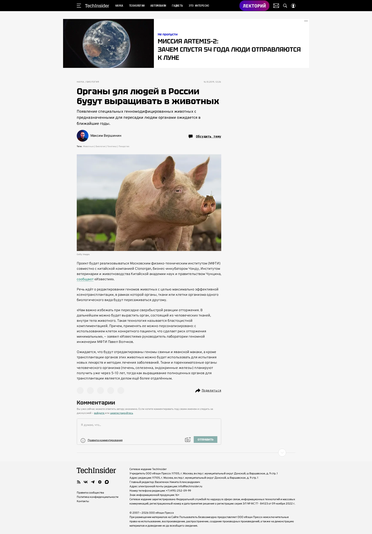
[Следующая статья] (186, 453)
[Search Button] (285, 6)
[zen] (100, 482)
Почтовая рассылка (276, 6)
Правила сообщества (90, 492)
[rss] (79, 482)
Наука (80, 82)
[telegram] (93, 482)
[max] (107, 482)
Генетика (111, 146)
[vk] (86, 482)
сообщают (85, 279)
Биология (93, 82)
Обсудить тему (208, 136)
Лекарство (123, 146)
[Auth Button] (293, 6)
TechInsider (97, 5)
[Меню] (79, 6)
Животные (88, 146)
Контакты (83, 501)
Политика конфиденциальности (97, 497)
